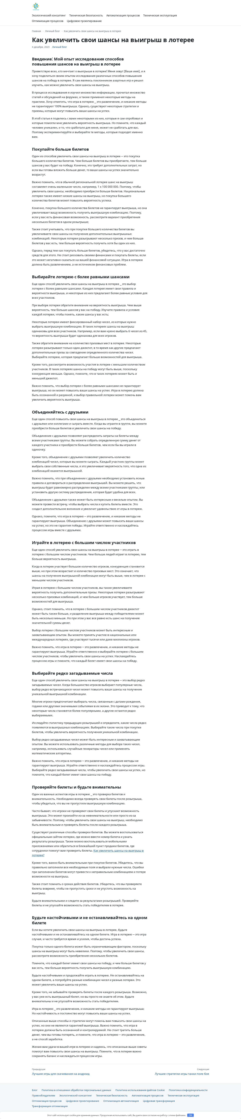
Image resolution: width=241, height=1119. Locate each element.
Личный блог (52, 31)
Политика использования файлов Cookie (140, 1090)
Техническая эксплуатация (160, 15)
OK (190, 1115)
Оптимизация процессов (47, 21)
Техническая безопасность (86, 15)
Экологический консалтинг (49, 15)
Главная (36, 31)
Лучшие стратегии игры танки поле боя (182, 1072)
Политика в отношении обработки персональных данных (76, 1090)
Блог (34, 1090)
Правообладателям (43, 1095)
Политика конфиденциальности (188, 1090)
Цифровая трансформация (159, 1100)
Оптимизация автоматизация (121, 1100)
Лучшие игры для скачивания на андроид (61, 1072)
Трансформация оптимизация (50, 1106)
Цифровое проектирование (84, 21)
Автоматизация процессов (123, 15)
